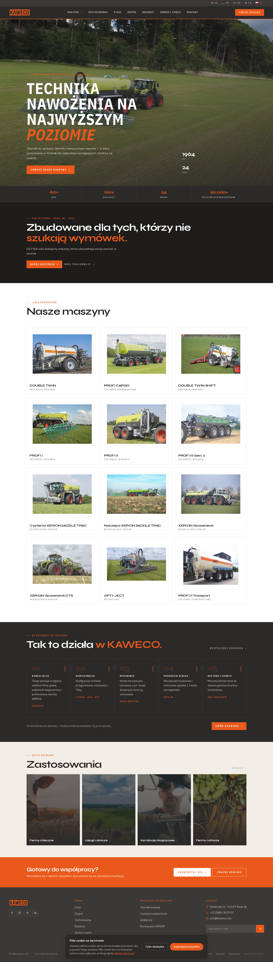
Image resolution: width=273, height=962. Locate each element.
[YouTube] (27, 913)
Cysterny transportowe (153, 913)
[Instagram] (20, 913)
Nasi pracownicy (77, 264)
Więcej (237, 768)
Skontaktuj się (190, 872)
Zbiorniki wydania (150, 907)
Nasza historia (42, 264)
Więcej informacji (124, 953)
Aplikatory (146, 920)
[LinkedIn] (35, 913)
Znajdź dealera (229, 872)
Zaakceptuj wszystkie (187, 946)
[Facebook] (12, 913)
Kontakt (192, 12)
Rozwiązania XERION (152, 926)
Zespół (131, 12)
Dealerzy (148, 12)
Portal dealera (249, 12)
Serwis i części (170, 12)
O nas (117, 12)
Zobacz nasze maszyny (48, 169)
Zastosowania (98, 12)
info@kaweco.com (220, 918)
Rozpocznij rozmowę (226, 648)
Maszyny (73, 12)
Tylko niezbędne (154, 946)
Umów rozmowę (227, 726)
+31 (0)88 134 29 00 (221, 912)
